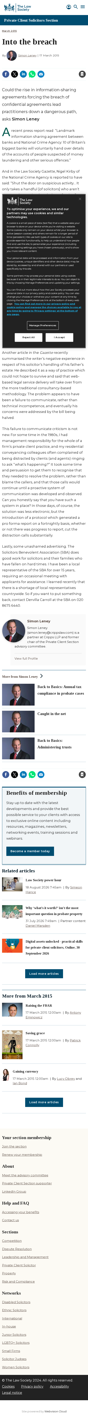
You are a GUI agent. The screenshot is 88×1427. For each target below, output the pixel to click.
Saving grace (35, 1033)
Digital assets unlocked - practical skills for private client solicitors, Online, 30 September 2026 (54, 947)
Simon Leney (27, 55)
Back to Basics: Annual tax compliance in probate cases (60, 690)
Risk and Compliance (18, 1281)
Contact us (10, 1220)
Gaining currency (25, 1071)
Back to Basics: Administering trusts (54, 744)
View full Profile (26, 658)
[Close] (80, 198)
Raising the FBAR (39, 1005)
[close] (49, 72)
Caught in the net (51, 714)
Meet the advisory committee (25, 1175)
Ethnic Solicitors (14, 1310)
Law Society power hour (43, 880)
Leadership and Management (25, 1257)
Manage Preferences (42, 325)
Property (9, 1273)
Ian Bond (20, 1083)
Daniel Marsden (38, 926)
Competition (12, 1241)
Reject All (29, 337)
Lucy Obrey (66, 1079)
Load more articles (44, 973)
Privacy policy (32, 1386)
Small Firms (11, 1351)
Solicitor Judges (14, 1359)
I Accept (59, 337)
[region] (44, 271)
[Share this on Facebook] (5, 74)
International (12, 1318)
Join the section (14, 1146)
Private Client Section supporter (27, 1183)
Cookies (8, 1386)
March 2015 (9, 31)
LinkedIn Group (14, 1191)
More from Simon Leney (20, 676)
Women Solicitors (15, 1367)
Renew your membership (22, 1155)
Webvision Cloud (55, 1411)
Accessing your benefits (20, 1212)
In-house (9, 1326)
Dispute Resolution (17, 1249)
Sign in (27, 66)
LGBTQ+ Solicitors (15, 1343)
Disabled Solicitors (16, 1302)
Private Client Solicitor (19, 1265)
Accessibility (59, 1386)
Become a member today (30, 851)
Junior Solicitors (14, 1335)
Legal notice (12, 1393)
